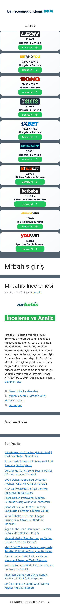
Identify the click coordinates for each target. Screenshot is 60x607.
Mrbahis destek (18, 395)
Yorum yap (15, 405)
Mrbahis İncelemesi (29, 285)
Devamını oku (13, 381)
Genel (12, 391)
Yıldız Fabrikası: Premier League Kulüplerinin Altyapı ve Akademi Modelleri (24, 520)
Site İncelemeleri (28, 391)
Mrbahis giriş (37, 395)
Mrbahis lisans (13, 400)
